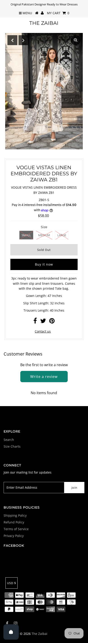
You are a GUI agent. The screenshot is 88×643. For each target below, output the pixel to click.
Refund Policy (14, 522)
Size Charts (12, 446)
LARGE (61, 235)
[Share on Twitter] (43, 322)
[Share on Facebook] (35, 322)
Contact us (43, 331)
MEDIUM (44, 235)
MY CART (58, 13)
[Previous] (12, 40)
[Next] (23, 40)
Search (9, 439)
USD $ (11, 583)
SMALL (26, 235)
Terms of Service (16, 529)
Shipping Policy (15, 515)
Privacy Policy (14, 536)
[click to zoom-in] (76, 40)
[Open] (11, 632)
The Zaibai (43, 23)
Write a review (44, 376)
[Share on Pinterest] (52, 322)
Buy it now (44, 264)
